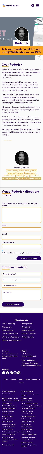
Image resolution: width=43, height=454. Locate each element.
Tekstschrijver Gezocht (8, 391)
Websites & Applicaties (11, 337)
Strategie (33, 170)
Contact (21, 382)
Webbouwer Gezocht (8, 434)
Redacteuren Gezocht (28, 408)
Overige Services (28, 337)
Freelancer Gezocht (27, 442)
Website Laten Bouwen (28, 419)
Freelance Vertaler (27, 400)
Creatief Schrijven (12, 170)
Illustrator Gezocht (27, 411)
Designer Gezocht (7, 429)
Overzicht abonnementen (31, 366)
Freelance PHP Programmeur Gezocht (30, 394)
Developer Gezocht (8, 445)
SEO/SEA (19, 176)
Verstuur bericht (12, 304)
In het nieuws (27, 354)
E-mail (4, 234)
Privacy (6, 379)
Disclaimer (13, 379)
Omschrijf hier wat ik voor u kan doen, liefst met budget (20, 204)
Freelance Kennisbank (30, 363)
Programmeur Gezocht (28, 416)
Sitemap (21, 379)
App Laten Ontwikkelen (9, 394)
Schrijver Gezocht (27, 426)
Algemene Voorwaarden (32, 379)
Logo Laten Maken (27, 429)
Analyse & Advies (28, 330)
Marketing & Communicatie (7, 328)
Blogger (26, 176)
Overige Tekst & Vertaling (9, 178)
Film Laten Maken (27, 398)
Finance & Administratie (11, 340)
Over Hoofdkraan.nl (9, 354)
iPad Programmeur (8, 419)
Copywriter (20, 173)
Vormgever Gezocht (27, 439)
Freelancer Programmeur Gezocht (29, 445)
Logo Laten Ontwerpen (28, 437)
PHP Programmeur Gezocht (10, 400)
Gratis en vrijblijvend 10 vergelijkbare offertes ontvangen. (21, 253)
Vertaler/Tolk (11, 173)
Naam (4, 226)
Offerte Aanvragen (29, 258)
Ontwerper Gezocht (8, 437)
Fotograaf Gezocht (27, 391)
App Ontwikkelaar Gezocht (30, 403)
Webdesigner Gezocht (8, 424)
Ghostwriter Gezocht (8, 426)
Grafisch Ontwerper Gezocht (10, 432)
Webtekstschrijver (10, 176)
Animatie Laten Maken (8, 408)
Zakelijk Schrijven (24, 170)
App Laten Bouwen (7, 416)
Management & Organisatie (27, 325)
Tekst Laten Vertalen (8, 411)
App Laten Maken (7, 421)
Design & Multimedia (10, 334)
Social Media (34, 176)
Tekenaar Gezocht (27, 413)
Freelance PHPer (7, 403)
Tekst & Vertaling (8, 324)
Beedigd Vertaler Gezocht (10, 398)
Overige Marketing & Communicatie (30, 178)
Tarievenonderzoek (29, 356)
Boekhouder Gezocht (28, 432)
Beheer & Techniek (29, 334)
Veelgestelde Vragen (10, 356)
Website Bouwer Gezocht (29, 434)
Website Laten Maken (28, 421)
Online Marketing (30, 173)
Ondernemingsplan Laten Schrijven (10, 440)
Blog (4, 359)
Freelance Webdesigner (9, 406)
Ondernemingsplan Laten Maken (31, 406)
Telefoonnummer (8, 242)
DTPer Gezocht (26, 424)
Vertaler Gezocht (7, 413)
